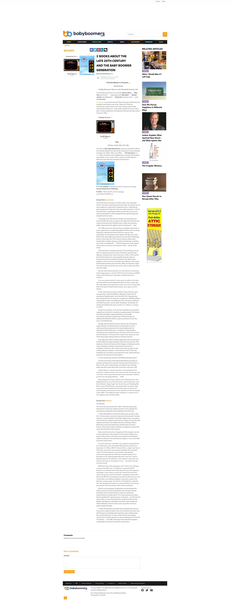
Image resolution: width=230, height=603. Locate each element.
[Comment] (105, 50)
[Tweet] (95, 50)
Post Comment (69, 571)
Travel (161, 42)
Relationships (135, 42)
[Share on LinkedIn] (101, 50)
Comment (66, 555)
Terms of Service (86, 583)
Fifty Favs (108, 401)
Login (163, 1)
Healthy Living (96, 42)
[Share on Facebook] (91, 50)
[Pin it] (98, 50)
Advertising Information (138, 583)
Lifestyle (110, 42)
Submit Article (122, 583)
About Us (68, 583)
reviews (69, 50)
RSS (76, 583)
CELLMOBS (101, 595)
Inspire (69, 42)
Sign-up (158, 1)
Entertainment (82, 42)
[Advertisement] (115, 15)
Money (122, 42)
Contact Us (111, 583)
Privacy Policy (100, 583)
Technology (148, 42)
